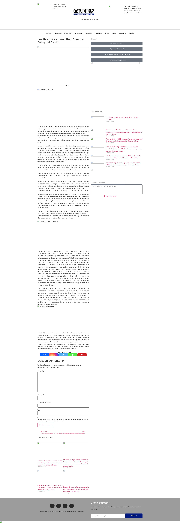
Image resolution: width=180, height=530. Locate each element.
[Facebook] (44, 354)
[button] (175, 33)
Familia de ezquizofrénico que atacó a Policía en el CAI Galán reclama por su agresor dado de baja (76, 489)
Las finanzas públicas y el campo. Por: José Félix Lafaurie (60, 6)
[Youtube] (71, 506)
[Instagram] (54, 354)
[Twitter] (63, 354)
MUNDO (107, 33)
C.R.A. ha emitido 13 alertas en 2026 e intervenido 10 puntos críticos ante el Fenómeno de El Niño (50, 487)
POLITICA (48, 33)
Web (39, 410)
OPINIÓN (131, 33)
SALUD (114, 33)
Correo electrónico (44, 402)
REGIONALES (78, 33)
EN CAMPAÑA (68, 33)
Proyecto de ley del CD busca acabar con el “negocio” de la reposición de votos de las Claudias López (50, 462)
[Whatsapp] (72, 354)
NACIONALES (58, 33)
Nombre (41, 395)
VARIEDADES (122, 33)
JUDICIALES (98, 33)
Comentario (42, 371)
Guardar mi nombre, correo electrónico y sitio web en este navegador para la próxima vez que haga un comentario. (63, 420)
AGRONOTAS (88, 33)
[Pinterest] (82, 354)
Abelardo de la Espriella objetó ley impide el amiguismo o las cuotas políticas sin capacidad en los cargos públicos (124, 132)
